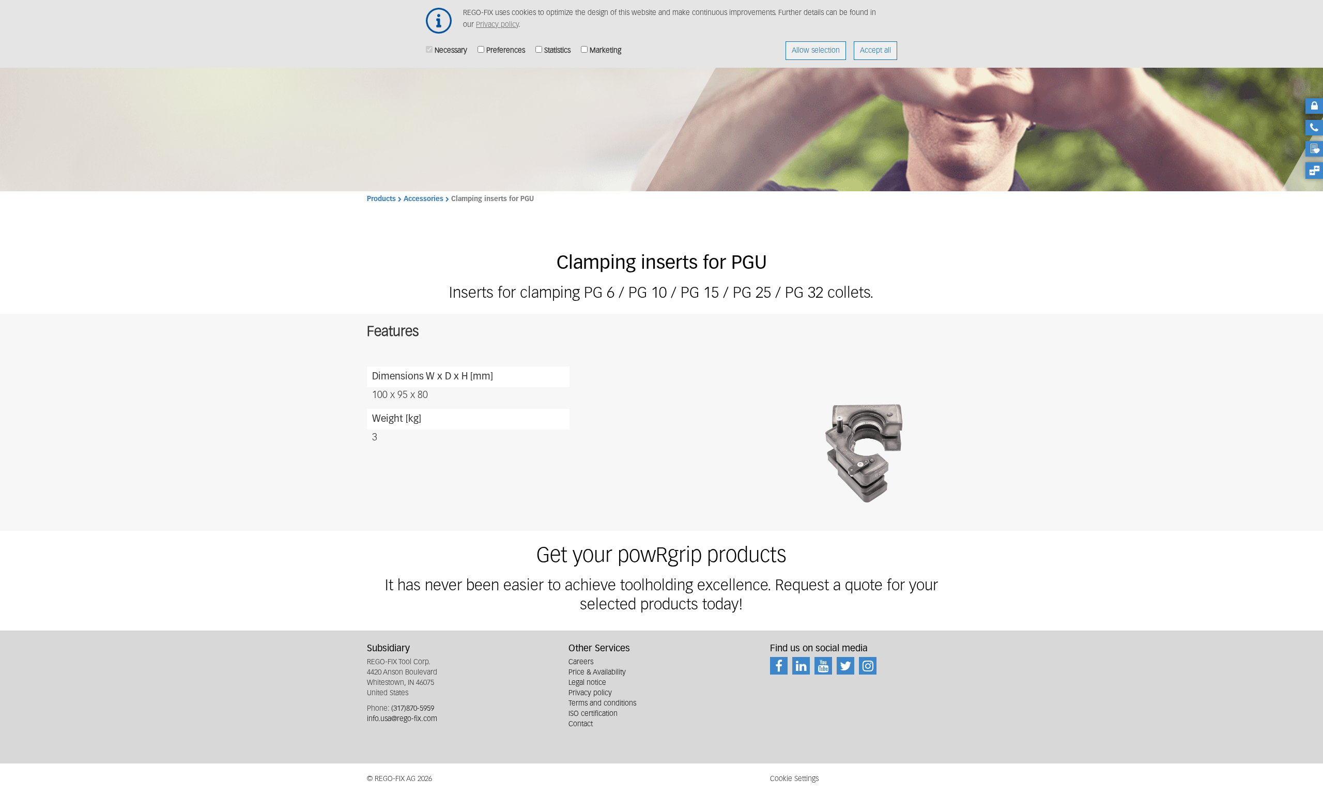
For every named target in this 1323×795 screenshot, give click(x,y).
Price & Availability (597, 672)
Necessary (451, 50)
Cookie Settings (794, 779)
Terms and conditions (602, 703)
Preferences (505, 50)
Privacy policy (497, 24)
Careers (580, 662)
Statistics (557, 50)
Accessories (423, 199)
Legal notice (587, 682)
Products (381, 199)
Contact (580, 724)
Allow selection (816, 50)
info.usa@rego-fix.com (402, 719)
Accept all (875, 50)
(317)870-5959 (412, 708)
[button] (867, 451)
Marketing (605, 50)
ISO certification (593, 713)
